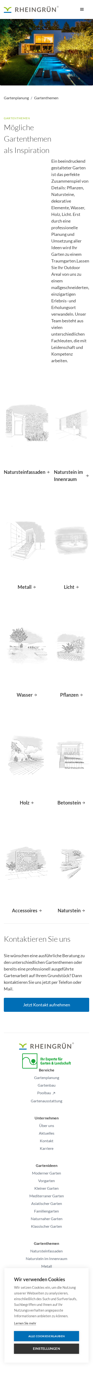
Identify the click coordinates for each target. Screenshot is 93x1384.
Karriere (46, 1148)
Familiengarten (46, 1211)
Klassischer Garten (46, 1226)
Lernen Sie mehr (25, 1323)
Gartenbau (47, 1085)
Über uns (46, 1125)
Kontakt (46, 1140)
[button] (82, 9)
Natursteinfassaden (46, 1251)
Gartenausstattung (46, 1101)
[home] (31, 9)
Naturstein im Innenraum (46, 1258)
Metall (46, 1266)
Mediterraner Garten (46, 1196)
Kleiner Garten (46, 1188)
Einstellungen (46, 1349)
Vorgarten (46, 1180)
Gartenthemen (46, 97)
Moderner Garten (46, 1173)
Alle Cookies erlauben (46, 1336)
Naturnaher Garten (46, 1218)
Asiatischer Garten (46, 1203)
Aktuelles (46, 1133)
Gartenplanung (16, 97)
